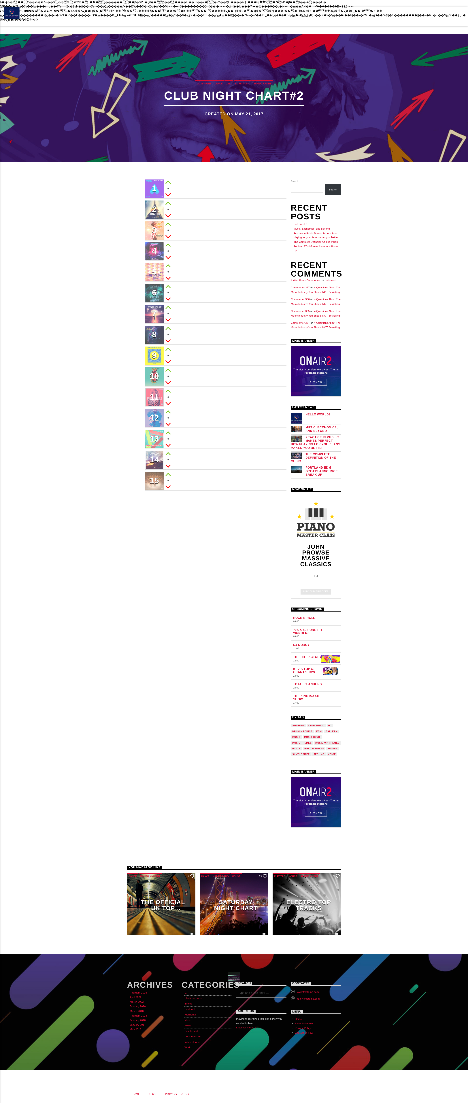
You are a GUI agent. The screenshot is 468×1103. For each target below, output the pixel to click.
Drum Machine (302, 731)
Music (187, 1020)
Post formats (314, 748)
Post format (191, 1031)
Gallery (331, 731)
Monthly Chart (150, 876)
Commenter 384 (300, 322)
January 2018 (138, 1020)
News (187, 1025)
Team (154, 19)
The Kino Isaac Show (306, 698)
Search (294, 181)
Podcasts (131, 19)
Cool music (316, 725)
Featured (189, 1009)
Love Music (242, 83)
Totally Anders (307, 684)
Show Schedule (220, 19)
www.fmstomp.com (308, 991)
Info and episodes (316, 591)
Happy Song (221, 876)
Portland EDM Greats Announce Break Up (321, 471)
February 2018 (138, 1015)
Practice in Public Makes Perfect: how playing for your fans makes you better (315, 442)
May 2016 (135, 1029)
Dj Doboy (301, 644)
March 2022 (137, 1001)
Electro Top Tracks (308, 905)
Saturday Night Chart (236, 905)
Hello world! (300, 224)
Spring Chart (262, 83)
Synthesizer (301, 754)
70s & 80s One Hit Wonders (308, 631)
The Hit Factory (307, 657)
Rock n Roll (304, 617)
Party (296, 748)
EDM (319, 731)
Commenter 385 (300, 311)
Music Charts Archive (91, 19)
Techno (319, 754)
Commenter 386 (300, 299)
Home (298, 1018)
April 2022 (135, 997)
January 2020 (138, 1006)
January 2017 (138, 1024)
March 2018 (137, 1011)
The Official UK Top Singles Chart (163, 905)
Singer (332, 748)
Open (443, 12)
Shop (191, 19)
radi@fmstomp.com (308, 998)
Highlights (190, 1014)
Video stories (191, 1041)
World (187, 1047)
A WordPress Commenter (305, 280)
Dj (329, 725)
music (296, 737)
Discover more (245, 1027)
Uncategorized (192, 1036)
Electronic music (193, 998)
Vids (173, 19)
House (236, 876)
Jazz (229, 83)
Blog (10, 3)
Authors (298, 725)
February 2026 (138, 992)
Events (54, 19)
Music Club (312, 737)
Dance (218, 83)
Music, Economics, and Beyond (312, 228)
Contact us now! (69, 3)
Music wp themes (327, 743)
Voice (332, 754)
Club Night (204, 83)
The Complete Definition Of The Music (316, 241)
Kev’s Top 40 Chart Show (304, 670)
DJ (186, 992)
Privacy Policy (34, 3)
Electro (279, 876)
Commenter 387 (300, 287)
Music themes (302, 743)
